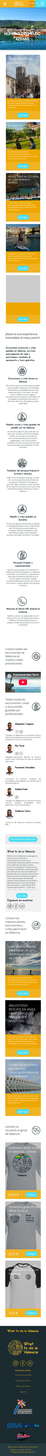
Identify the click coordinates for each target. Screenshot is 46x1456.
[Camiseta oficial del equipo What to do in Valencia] (23, 1289)
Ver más (22, 895)
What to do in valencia (23, 1406)
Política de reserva (23, 1386)
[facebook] (17, 731)
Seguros (23, 1392)
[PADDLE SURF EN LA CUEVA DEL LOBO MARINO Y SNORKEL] (23, 197)
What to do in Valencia (19, 3)
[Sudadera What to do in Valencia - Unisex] (23, 1170)
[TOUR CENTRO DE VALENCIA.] (23, 87)
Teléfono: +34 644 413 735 (20, 1450)
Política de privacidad (23, 1375)
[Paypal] (31, 1425)
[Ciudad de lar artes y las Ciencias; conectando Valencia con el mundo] (23, 1087)
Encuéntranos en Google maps (23, 839)
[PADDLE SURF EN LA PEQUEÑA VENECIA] (23, 248)
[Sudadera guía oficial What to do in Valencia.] (23, 1229)
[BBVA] (14, 1425)
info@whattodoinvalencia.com (23, 1452)
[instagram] (21, 731)
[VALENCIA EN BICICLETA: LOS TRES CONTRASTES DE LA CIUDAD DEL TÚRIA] (23, 146)
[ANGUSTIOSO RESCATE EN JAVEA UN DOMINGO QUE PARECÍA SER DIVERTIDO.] (23, 1028)
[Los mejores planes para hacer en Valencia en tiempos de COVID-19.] (23, 969)
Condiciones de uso (23, 1380)
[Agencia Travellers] (23, 1437)
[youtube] (22, 906)
